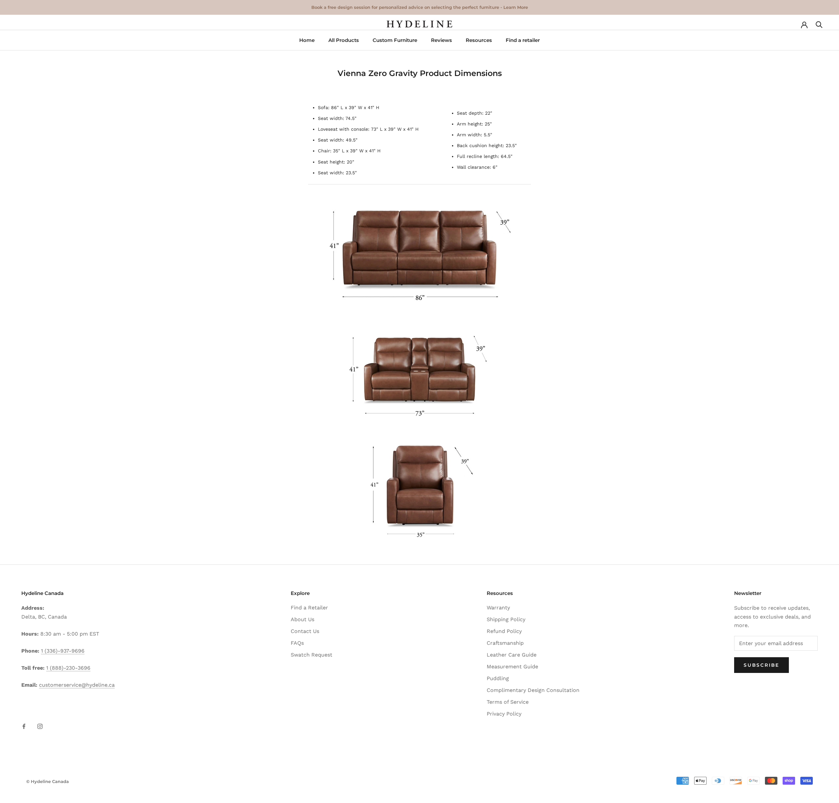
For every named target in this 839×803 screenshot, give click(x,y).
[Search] (819, 24)
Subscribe (761, 665)
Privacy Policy (504, 714)
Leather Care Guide (512, 655)
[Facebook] (24, 726)
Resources (479, 40)
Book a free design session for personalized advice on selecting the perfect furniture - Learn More (419, 7)
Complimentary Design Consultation (533, 690)
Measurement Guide (512, 666)
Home (307, 40)
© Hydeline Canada (47, 781)
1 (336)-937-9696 (63, 651)
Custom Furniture (395, 40)
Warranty (498, 607)
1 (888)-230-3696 (68, 668)
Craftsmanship (505, 643)
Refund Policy (504, 631)
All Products (343, 40)
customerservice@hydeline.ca (77, 685)
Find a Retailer (309, 607)
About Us (302, 619)
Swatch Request (311, 655)
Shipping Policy (506, 619)
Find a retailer (523, 40)
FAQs (297, 643)
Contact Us (305, 631)
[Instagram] (40, 726)
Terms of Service (508, 702)
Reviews (441, 40)
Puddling (498, 678)
